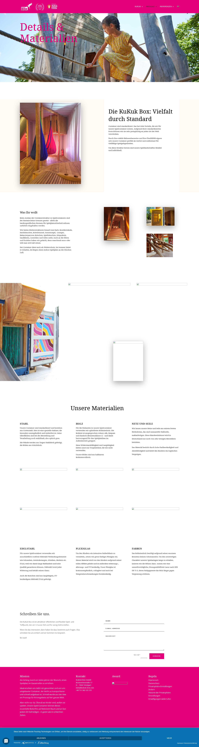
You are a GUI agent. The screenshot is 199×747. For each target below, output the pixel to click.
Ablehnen (41, 738)
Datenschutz (153, 683)
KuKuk (138, 6)
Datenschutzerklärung (190, 743)
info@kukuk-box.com (85, 688)
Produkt (150, 6)
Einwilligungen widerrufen (159, 699)
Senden (157, 656)
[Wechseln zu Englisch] (178, 9)
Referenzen (166, 6)
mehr (169, 738)
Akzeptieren (105, 738)
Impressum (153, 680)
